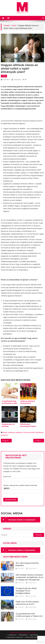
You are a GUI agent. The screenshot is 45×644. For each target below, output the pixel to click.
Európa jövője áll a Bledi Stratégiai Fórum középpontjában (26, 590)
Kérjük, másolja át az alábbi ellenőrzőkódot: (20, 485)
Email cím (7, 476)
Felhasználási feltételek (33, 637)
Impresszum (12, 635)
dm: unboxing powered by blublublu (27, 564)
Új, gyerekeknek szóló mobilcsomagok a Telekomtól (29, 615)
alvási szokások (9, 432)
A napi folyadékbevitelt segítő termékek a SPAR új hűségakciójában (39, 441)
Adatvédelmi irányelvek (15, 637)
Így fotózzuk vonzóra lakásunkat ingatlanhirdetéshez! (8, 441)
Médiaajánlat (23, 635)
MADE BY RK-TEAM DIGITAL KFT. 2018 (22, 632)
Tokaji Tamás (32, 568)
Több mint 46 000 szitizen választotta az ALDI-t (27, 603)
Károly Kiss (17, 79)
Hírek (4, 76)
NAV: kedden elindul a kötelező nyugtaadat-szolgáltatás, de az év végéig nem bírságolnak (29, 577)
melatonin (19, 432)
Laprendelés (34, 635)
